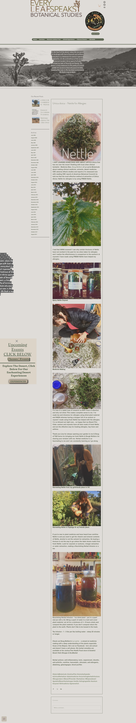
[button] (17, 341)
